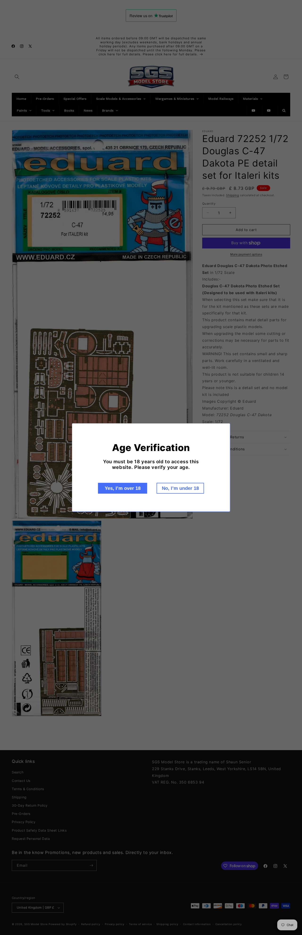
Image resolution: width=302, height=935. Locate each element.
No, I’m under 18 (180, 488)
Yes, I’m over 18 (123, 488)
